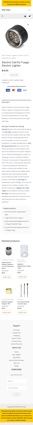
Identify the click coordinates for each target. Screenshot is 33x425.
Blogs (16, 366)
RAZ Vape (6, 10)
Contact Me (16, 333)
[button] (28, 24)
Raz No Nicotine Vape (16, 360)
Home (3, 55)
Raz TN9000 (16, 355)
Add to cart (14, 75)
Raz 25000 (16, 357)
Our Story (16, 330)
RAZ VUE (16, 363)
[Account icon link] (25, 16)
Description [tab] (6, 102)
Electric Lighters (12, 55)
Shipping (16, 335)
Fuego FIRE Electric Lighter (14, 218)
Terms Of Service (16, 344)
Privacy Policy (16, 341)
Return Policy (16, 338)
